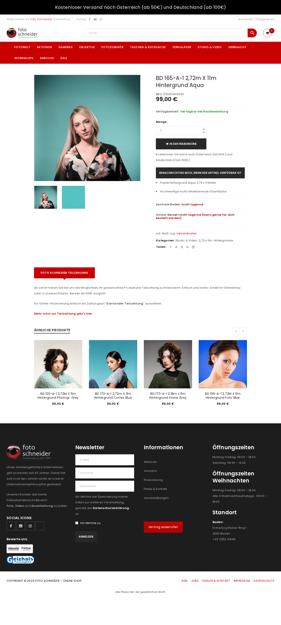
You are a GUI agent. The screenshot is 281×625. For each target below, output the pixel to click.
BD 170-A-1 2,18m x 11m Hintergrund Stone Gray (168, 395)
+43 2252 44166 (224, 539)
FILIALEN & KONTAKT (216, 581)
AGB (184, 581)
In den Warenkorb (182, 144)
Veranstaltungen (156, 498)
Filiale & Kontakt (155, 489)
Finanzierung (153, 480)
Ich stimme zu (90, 523)
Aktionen (150, 462)
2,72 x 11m (205, 240)
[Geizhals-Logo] (20, 560)
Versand (150, 471)
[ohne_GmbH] (30, 452)
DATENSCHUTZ (264, 581)
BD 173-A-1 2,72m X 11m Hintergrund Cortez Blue (113, 395)
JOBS (195, 581)
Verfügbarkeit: (167, 112)
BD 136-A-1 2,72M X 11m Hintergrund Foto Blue (223, 395)
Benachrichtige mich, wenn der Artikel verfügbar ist (200, 173)
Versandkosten (187, 233)
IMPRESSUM (242, 581)
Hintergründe (223, 240)
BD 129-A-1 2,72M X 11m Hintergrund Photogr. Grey (58, 395)
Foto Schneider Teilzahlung (64, 273)
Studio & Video (186, 240)
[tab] (64, 272)
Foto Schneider (41, 19)
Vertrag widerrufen (163, 527)
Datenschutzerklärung (111, 508)
